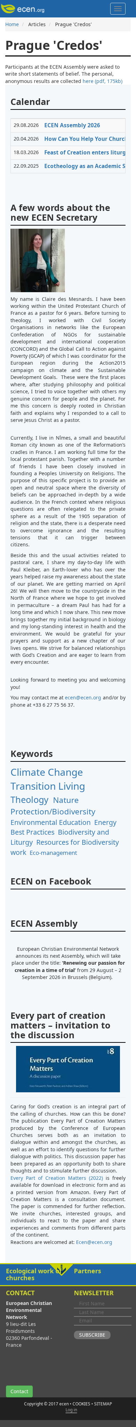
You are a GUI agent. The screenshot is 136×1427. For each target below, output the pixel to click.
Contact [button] (19, 1391)
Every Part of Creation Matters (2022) (56, 1178)
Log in (71, 1410)
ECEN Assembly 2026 (72, 125)
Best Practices (32, 832)
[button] (68, 1274)
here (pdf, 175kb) (102, 81)
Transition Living (47, 785)
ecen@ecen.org (83, 697)
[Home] (24, 8)
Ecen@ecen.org (94, 1242)
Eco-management (53, 853)
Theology (29, 799)
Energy (105, 822)
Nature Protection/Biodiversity (52, 806)
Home (12, 24)
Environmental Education (50, 822)
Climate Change (46, 772)
